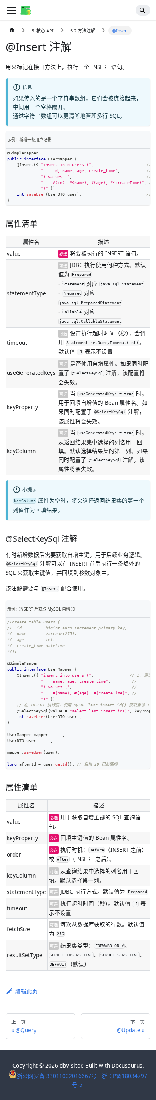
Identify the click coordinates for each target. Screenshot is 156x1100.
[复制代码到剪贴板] (144, 155)
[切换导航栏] (12, 10)
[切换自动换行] (131, 155)
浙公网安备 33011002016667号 (57, 1076)
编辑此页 (26, 991)
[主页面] (12, 31)
